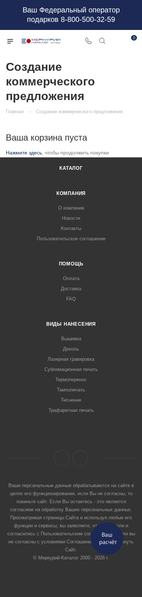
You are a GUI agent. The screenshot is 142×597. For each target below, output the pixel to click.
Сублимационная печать (71, 369)
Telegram (80, 458)
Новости (71, 218)
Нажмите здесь (24, 153)
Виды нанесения (71, 324)
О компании (71, 208)
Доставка (71, 288)
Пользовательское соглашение (71, 238)
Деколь (71, 349)
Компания (71, 193)
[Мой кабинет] (116, 41)
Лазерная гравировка (71, 359)
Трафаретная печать (71, 410)
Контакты (71, 228)
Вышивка (71, 338)
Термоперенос (71, 379)
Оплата (71, 278)
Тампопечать (71, 390)
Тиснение (71, 400)
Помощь (71, 264)
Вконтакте (62, 458)
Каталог (71, 168)
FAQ (71, 299)
